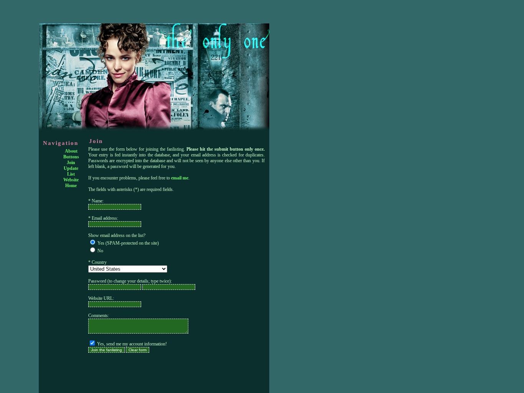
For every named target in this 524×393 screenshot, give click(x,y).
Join (71, 162)
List (71, 174)
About (71, 151)
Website (71, 180)
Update (71, 168)
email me (179, 178)
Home (71, 185)
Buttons (71, 157)
